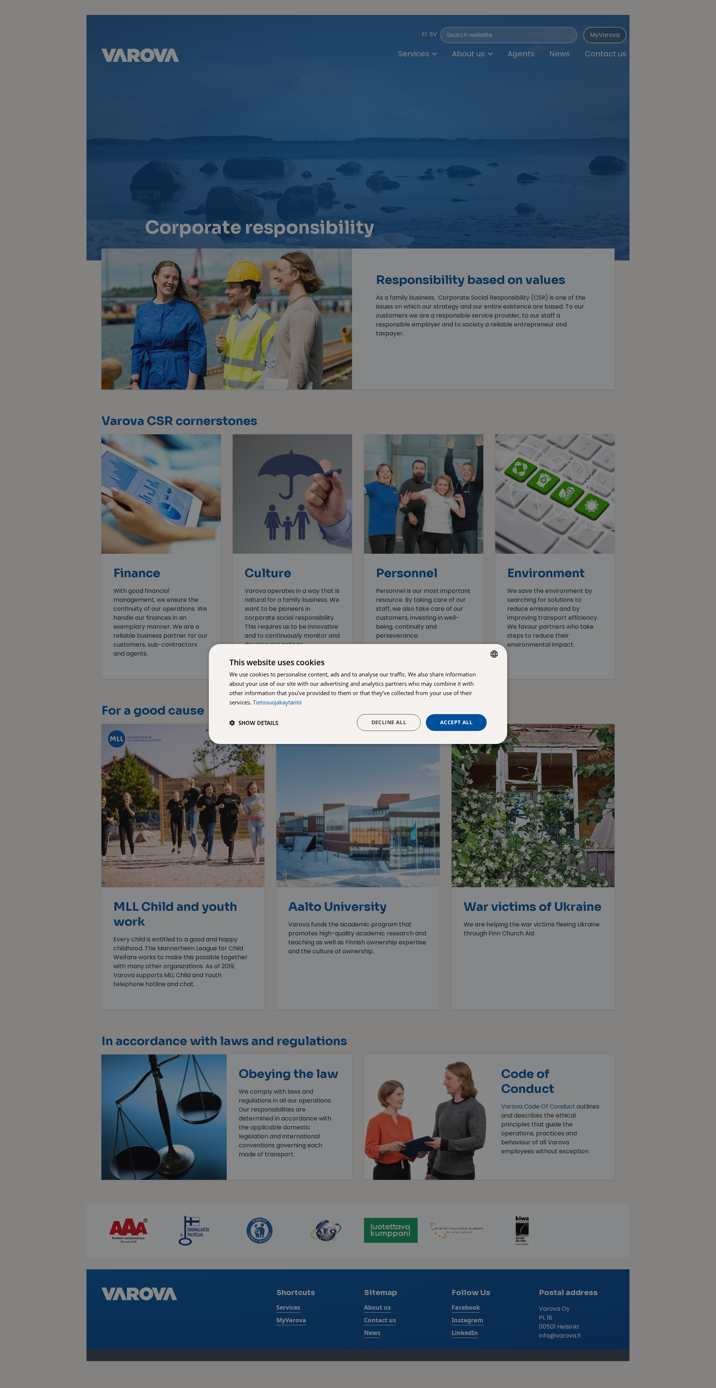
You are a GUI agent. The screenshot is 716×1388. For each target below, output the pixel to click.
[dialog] (358, 694)
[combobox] (494, 654)
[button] (253, 723)
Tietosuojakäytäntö (277, 702)
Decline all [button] (388, 722)
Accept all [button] (456, 722)
